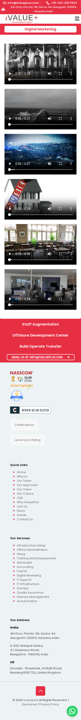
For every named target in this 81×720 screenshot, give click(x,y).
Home (21, 472)
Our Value (24, 489)
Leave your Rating (27, 440)
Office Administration (32, 550)
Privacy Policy (49, 704)
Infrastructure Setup (31, 545)
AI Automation (27, 601)
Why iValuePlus (28, 502)
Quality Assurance (30, 592)
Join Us (22, 506)
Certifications (24, 425)
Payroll (22, 571)
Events (21, 515)
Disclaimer (29, 704)
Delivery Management (33, 597)
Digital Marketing (29, 575)
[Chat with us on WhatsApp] (72, 711)
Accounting (25, 567)
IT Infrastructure (28, 584)
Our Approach (27, 485)
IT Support (24, 580)
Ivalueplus (30, 700)
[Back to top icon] (40, 691)
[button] (77, 19)
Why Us (22, 476)
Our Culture (25, 493)
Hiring (21, 554)
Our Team (24, 481)
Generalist (24, 562)
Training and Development (36, 558)
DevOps (23, 588)
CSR (20, 498)
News (21, 511)
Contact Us (25, 519)
